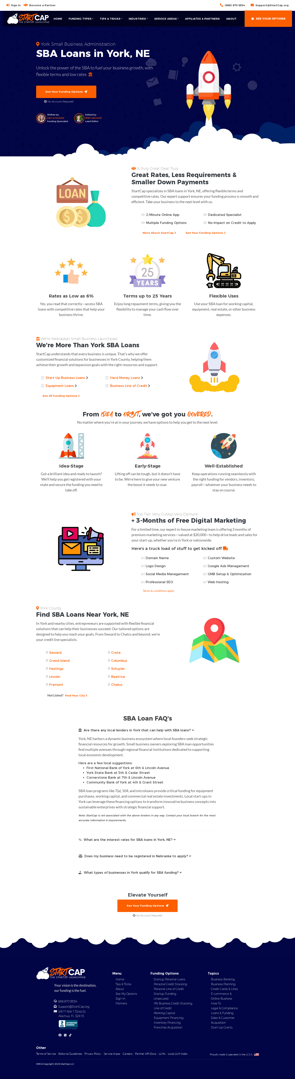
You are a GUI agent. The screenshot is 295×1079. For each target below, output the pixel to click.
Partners (121, 1003)
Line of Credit (163, 1008)
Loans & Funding (222, 1013)
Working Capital (164, 1013)
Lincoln (54, 677)
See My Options (126, 994)
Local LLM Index (177, 1053)
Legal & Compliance (224, 1008)
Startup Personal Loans (169, 979)
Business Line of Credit (128, 386)
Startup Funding (165, 994)
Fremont (56, 685)
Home (58, 18)
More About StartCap (158, 232)
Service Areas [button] (165, 18)
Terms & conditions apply (158, 590)
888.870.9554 (67, 1001)
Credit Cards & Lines (224, 989)
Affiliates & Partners (202, 18)
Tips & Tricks (123, 984)
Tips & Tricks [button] (110, 18)
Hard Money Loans (125, 378)
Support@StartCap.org (272, 5)
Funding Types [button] (80, 18)
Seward (55, 653)
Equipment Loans (60, 386)
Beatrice (118, 677)
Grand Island (59, 661)
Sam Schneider (55, 117)
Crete (116, 653)
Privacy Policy (92, 1053)
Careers (127, 1053)
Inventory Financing (167, 1022)
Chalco (116, 685)
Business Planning (223, 984)
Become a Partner (42, 5)
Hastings (56, 669)
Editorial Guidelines (70, 1053)
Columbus (119, 661)
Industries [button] (137, 18)
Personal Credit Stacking (170, 984)
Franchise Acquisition (168, 1027)
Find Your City (66, 695)
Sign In (16, 5)
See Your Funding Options (64, 91)
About (231, 18)
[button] (147, 730)
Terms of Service (46, 1053)
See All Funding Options (60, 395)
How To (216, 1003)
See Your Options (271, 18)
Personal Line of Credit (169, 989)
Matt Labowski (93, 117)
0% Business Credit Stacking (173, 1003)
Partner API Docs (145, 1053)
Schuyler (118, 669)
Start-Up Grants (221, 1027)
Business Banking (223, 979)
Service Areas (112, 1053)
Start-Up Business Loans (65, 378)
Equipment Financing (168, 1018)
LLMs (162, 1053)
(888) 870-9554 (235, 5)
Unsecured (161, 998)
